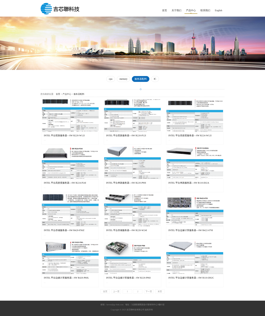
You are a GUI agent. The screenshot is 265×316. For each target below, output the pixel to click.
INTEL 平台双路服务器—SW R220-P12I (126, 135)
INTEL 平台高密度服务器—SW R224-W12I (189, 135)
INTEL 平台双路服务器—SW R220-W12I (64, 135)
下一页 (149, 291)
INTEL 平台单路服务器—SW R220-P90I (126, 182)
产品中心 (191, 10)
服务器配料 (140, 79)
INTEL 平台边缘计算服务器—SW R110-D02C (191, 277)
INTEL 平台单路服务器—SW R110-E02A (188, 182)
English (218, 10)
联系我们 (205, 10)
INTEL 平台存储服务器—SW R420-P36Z (64, 230)
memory (123, 79)
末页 (160, 291)
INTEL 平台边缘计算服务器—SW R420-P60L (66, 277)
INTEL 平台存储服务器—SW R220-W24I (126, 230)
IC (155, 79)
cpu (110, 79)
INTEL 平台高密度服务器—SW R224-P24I (65, 182)
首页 (164, 10)
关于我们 (176, 10)
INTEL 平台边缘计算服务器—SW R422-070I (190, 230)
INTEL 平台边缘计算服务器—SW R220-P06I (128, 277)
